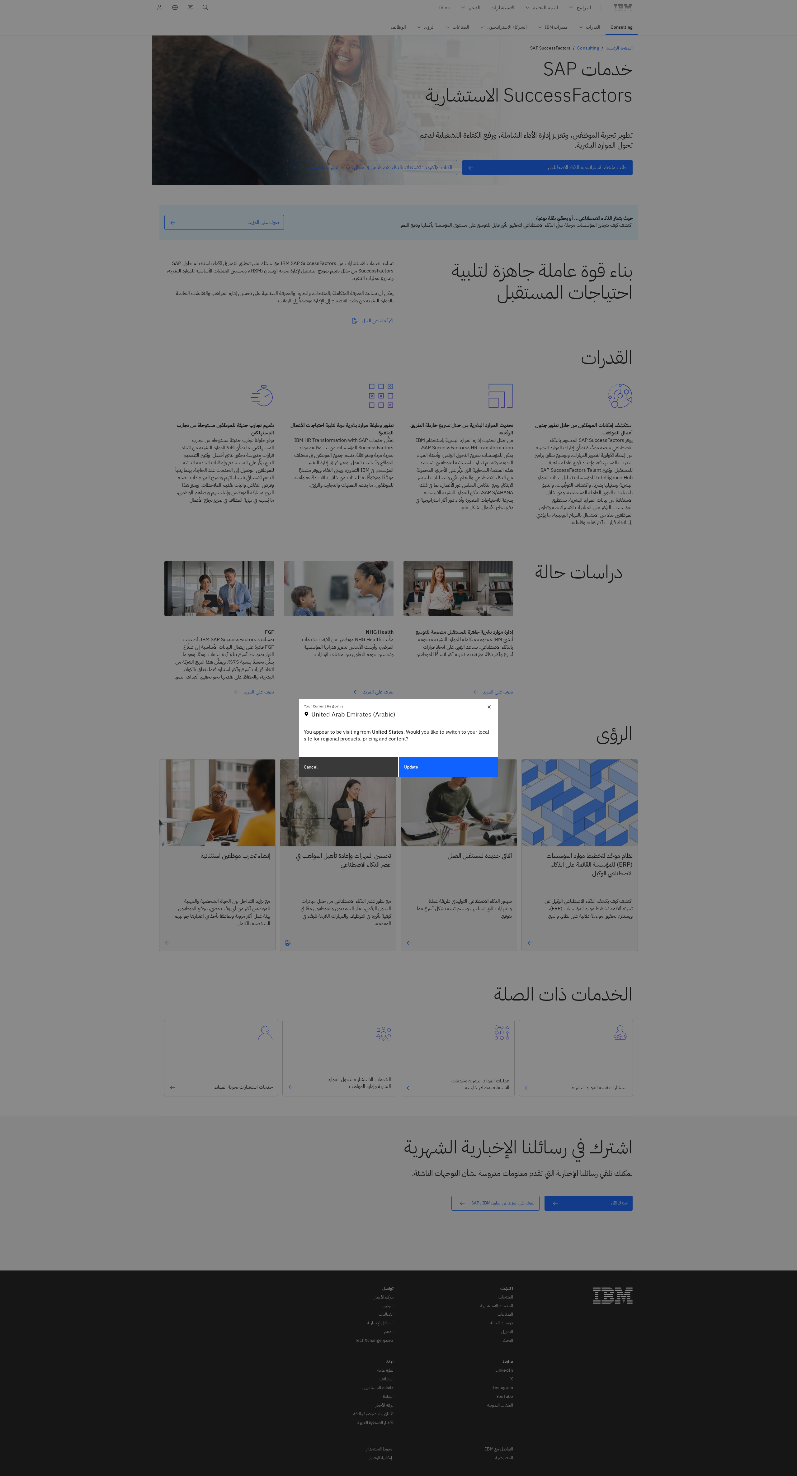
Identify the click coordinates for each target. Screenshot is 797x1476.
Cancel (311, 767)
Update (411, 767)
